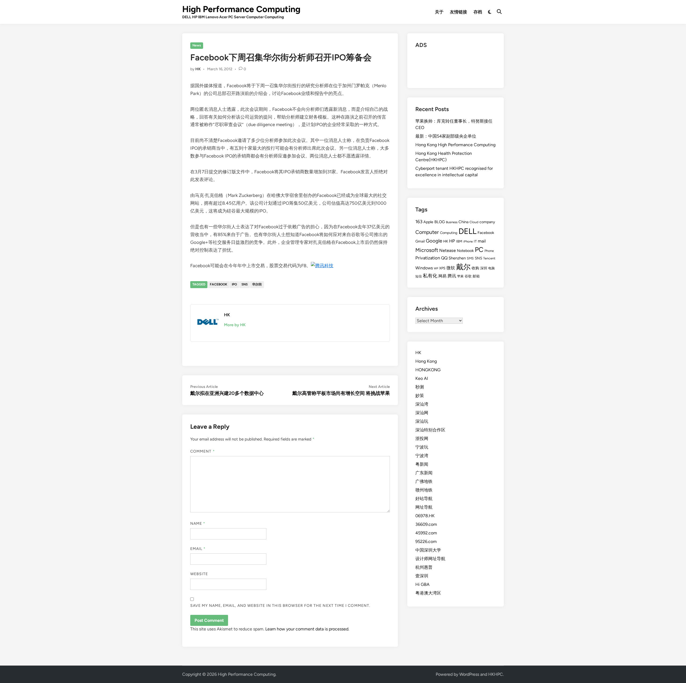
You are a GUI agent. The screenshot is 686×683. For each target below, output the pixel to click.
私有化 (430, 275)
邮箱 (476, 276)
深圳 (483, 268)
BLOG (439, 221)
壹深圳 (421, 575)
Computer (427, 232)
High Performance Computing (241, 9)
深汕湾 (421, 404)
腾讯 (452, 275)
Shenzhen (457, 258)
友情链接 (458, 11)
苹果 (460, 276)
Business (451, 222)
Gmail (420, 241)
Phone (489, 251)
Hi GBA (422, 584)
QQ (444, 257)
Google (434, 241)
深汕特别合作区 (430, 429)
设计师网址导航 (430, 558)
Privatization (427, 257)
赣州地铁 (424, 490)
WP (436, 268)
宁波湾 (421, 455)
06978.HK (425, 515)
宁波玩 (421, 447)
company (487, 222)
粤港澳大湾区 (428, 593)
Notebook (465, 250)
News (196, 45)
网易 (442, 276)
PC (479, 249)
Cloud (473, 222)
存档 (478, 11)
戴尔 (463, 266)
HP (452, 241)
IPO (234, 284)
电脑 (491, 268)
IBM (459, 241)
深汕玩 (421, 421)
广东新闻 (424, 472)
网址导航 (424, 507)
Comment (202, 451)
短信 (418, 276)
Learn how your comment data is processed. (307, 628)
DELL (467, 231)
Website (199, 574)
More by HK (235, 324)
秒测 (419, 387)
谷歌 (468, 276)
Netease (447, 250)
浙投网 (421, 438)
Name (197, 523)
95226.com (426, 541)
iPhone (468, 241)
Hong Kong (426, 361)
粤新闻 (421, 464)
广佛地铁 (424, 481)
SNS (244, 284)
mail (482, 241)
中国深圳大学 (428, 550)
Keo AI (421, 378)
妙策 (419, 395)
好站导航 (424, 498)
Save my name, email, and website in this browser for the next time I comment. (280, 605)
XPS (442, 268)
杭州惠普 (424, 567)
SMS (470, 258)
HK (198, 69)
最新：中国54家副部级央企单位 (445, 136)
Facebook (218, 284)
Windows (424, 267)
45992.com (426, 532)
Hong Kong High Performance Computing (455, 144)
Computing (448, 233)
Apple (428, 222)
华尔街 (257, 284)
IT (475, 241)
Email (198, 548)
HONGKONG (428, 369)
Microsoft (426, 250)
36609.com (426, 524)
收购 (475, 268)
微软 (450, 267)
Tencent (489, 258)
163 (418, 221)
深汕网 (421, 412)
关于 (439, 11)
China (463, 221)
